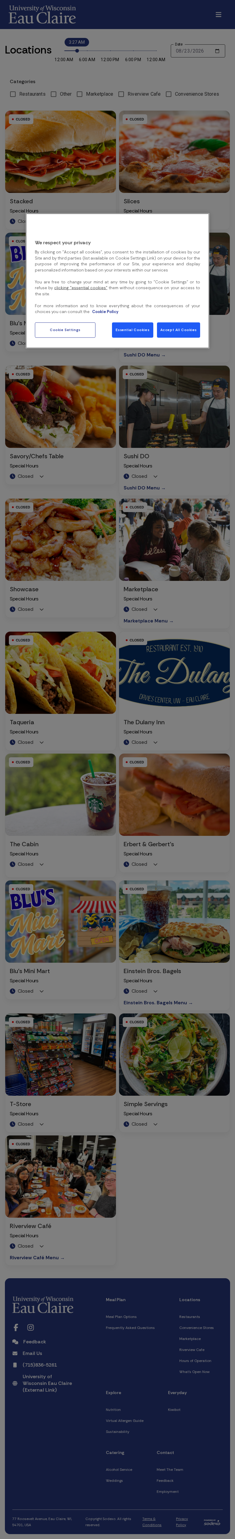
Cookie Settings (65, 330)
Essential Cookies (132, 330)
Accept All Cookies (178, 330)
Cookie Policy (105, 311)
